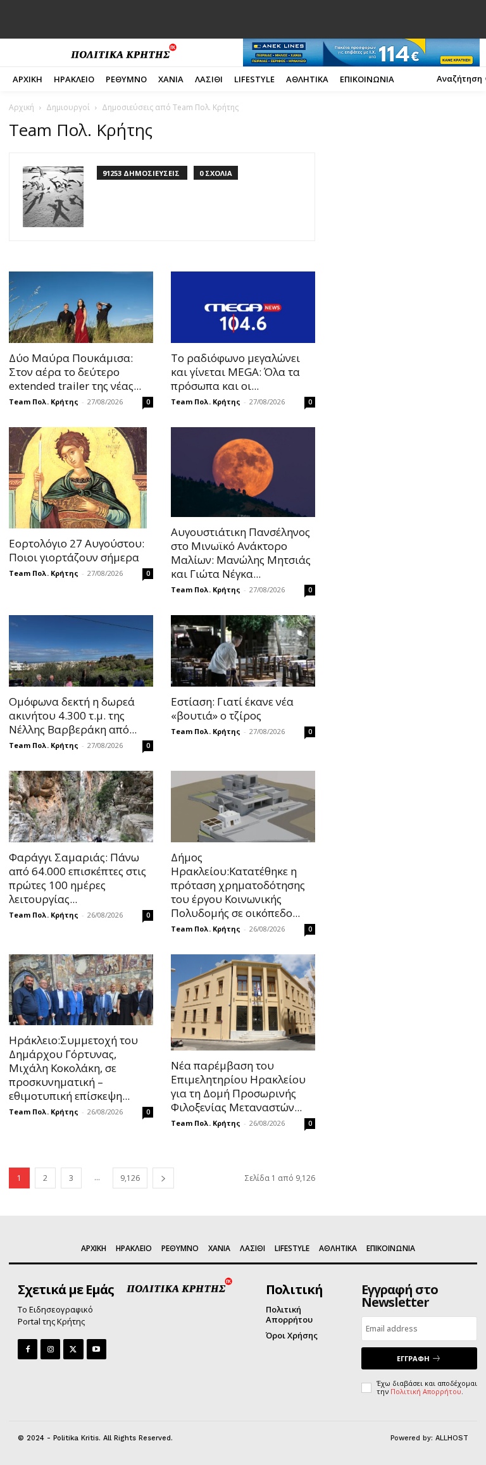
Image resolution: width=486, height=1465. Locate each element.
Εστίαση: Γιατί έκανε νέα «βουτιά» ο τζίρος (232, 708)
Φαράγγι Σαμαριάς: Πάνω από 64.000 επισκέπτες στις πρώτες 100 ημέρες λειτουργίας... (77, 878)
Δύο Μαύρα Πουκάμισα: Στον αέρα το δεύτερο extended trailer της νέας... (75, 372)
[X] (73, 1349)
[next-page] (163, 1178)
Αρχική (21, 107)
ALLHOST (451, 1438)
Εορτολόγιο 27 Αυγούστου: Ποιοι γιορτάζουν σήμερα (76, 550)
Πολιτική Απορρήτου (425, 1391)
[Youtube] (96, 1349)
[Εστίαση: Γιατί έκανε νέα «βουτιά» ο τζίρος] (243, 651)
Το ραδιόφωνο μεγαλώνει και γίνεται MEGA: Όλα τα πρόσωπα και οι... (235, 372)
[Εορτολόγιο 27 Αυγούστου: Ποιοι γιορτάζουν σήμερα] (81, 477)
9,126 (130, 1178)
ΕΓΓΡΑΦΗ (413, 1358)
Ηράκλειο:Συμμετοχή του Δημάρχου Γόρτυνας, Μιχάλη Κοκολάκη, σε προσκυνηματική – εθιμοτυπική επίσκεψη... (73, 1068)
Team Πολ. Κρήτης (43, 401)
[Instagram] (50, 1349)
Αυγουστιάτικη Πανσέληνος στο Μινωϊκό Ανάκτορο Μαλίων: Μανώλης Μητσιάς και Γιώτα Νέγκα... (241, 553)
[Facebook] (27, 1349)
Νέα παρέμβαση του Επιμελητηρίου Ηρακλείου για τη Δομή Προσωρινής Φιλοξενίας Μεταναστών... (238, 1086)
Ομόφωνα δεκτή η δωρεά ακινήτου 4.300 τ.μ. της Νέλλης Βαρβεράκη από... (73, 715)
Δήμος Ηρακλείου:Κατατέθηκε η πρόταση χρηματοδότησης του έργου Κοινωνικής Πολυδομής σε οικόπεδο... (238, 885)
